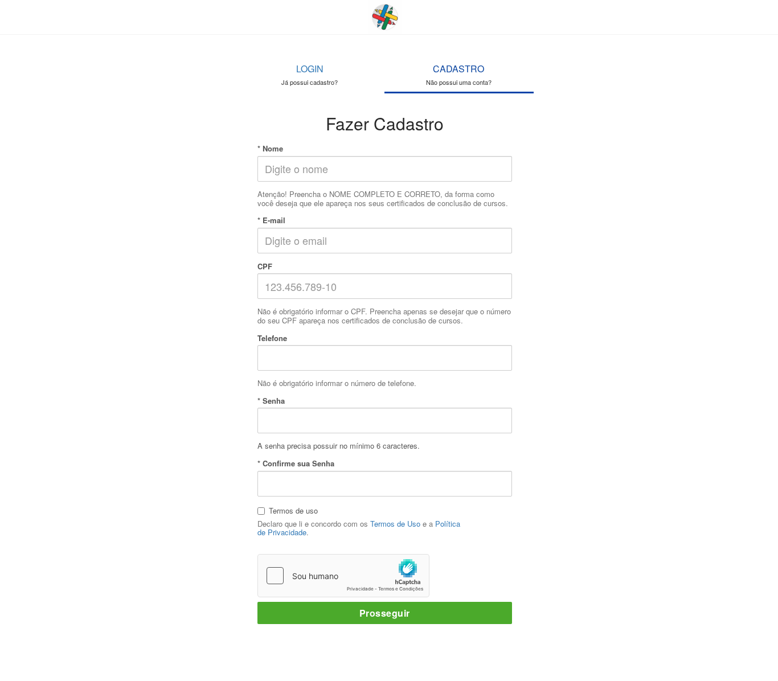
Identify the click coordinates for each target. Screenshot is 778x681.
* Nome (270, 148)
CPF (264, 266)
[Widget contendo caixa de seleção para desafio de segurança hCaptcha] (343, 575)
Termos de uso (293, 510)
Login (309, 74)
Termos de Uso (395, 523)
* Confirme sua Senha (295, 463)
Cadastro (459, 74)
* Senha (271, 400)
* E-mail (271, 220)
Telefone (272, 338)
